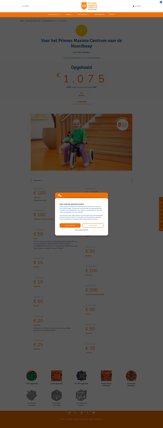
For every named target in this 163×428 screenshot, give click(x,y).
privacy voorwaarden (65, 212)
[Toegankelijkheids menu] (161, 2)
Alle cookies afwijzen (81, 230)
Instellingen (93, 225)
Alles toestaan (70, 225)
